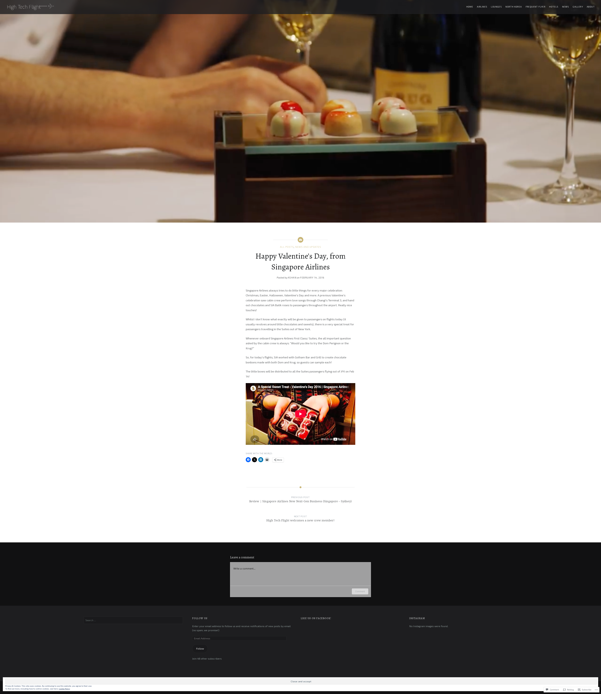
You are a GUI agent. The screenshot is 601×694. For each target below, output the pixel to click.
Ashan (292, 277)
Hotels (553, 6)
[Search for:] (133, 620)
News (565, 6)
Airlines (482, 6)
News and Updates (308, 246)
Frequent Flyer (536, 6)
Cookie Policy (64, 689)
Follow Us (199, 618)
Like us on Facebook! (316, 618)
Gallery (578, 6)
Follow (200, 648)
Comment (360, 591)
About (591, 6)
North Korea (514, 6)
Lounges (496, 6)
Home (469, 6)
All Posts (287, 246)
